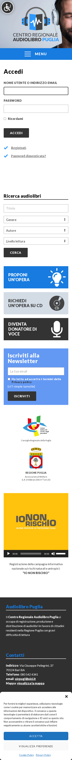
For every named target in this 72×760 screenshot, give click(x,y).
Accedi (16, 133)
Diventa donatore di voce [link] (22, 329)
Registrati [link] (18, 147)
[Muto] (53, 554)
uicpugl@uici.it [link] (25, 679)
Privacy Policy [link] (43, 755)
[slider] (61, 553)
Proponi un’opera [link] (19, 277)
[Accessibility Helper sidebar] (7, 7)
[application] (36, 553)
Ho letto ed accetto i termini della (36, 380)
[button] (66, 696)
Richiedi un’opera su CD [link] (25, 303)
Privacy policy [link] (22, 382)
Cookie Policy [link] (26, 755)
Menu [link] (41, 54)
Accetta (36, 736)
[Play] (8, 554)
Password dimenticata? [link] (28, 156)
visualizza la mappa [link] (30, 683)
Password (13, 100)
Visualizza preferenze (36, 746)
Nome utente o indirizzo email (30, 82)
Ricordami (15, 118)
